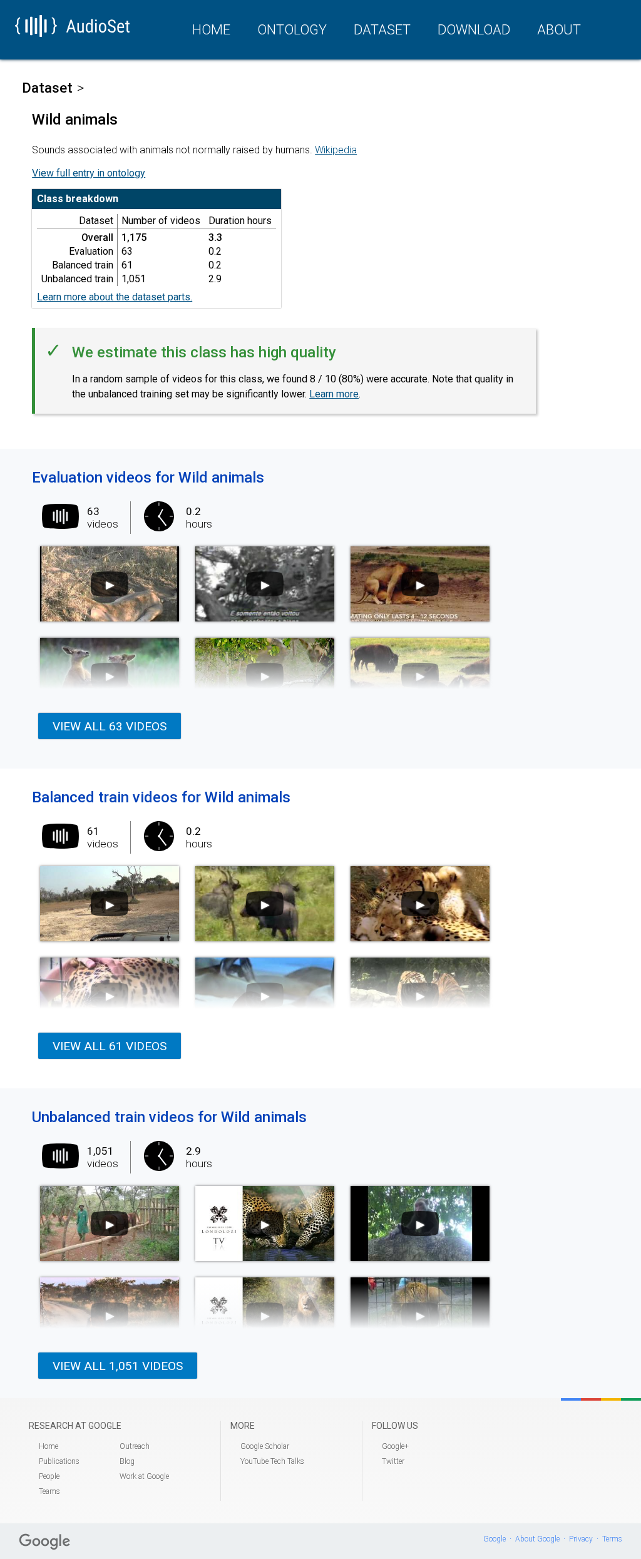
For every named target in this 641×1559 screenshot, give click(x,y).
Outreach (135, 1446)
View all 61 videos (110, 1046)
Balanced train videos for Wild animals (161, 797)
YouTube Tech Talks (272, 1461)
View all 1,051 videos (118, 1366)
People (49, 1476)
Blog (127, 1461)
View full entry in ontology (88, 173)
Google (494, 1539)
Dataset (382, 30)
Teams (49, 1491)
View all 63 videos (110, 726)
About (559, 30)
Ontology (292, 30)
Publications (59, 1461)
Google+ (395, 1446)
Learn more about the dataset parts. (114, 297)
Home (211, 30)
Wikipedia (336, 150)
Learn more (334, 394)
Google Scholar (264, 1446)
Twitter (393, 1461)
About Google (537, 1539)
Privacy (581, 1539)
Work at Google (144, 1476)
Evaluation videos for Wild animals (148, 477)
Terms (612, 1539)
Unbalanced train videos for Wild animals (169, 1117)
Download (474, 30)
